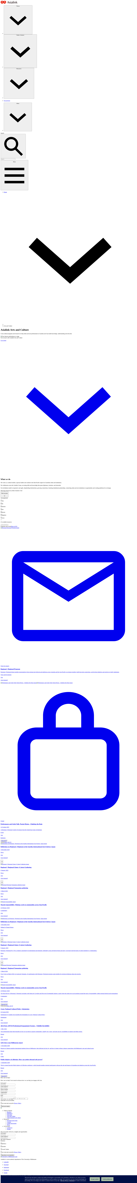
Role (2, 1095)
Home (5, 192)
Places (18, 6)
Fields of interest (20, 35)
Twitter (5, 1172)
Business (9, 1112)
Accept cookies (95, 1179)
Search (2, 133)
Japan (2, 509)
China (2, 501)
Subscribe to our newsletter (7, 1100)
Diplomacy (10, 1113)
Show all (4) (10, 1006)
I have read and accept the (7, 1103)
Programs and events (12, 1120)
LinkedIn (6, 1162)
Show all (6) (14, 526)
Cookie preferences (107, 1179)
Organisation (4, 1092)
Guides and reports (11, 1123)
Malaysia (3, 512)
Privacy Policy (17, 1103)
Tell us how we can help (7, 1099)
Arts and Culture (11, 1116)
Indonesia (3, 506)
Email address (4, 1086)
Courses (9, 1122)
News (8, 1125)
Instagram (6, 1167)
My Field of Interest (6, 1139)
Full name (3, 1083)
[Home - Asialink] (9, 3)
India (2, 503)
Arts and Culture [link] (8, 326)
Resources (18, 68)
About (17, 103)
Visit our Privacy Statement (67, 1180)
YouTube (6, 1164)
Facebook (6, 1170)
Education (9, 1115)
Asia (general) (4, 498)
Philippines (3, 515)
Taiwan (2, 518)
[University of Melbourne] (9, 1156)
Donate (9, 1129)
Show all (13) (8, 842)
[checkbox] (1, 502)
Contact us (9, 1127)
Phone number (4, 1089)
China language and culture (14, 1117)
